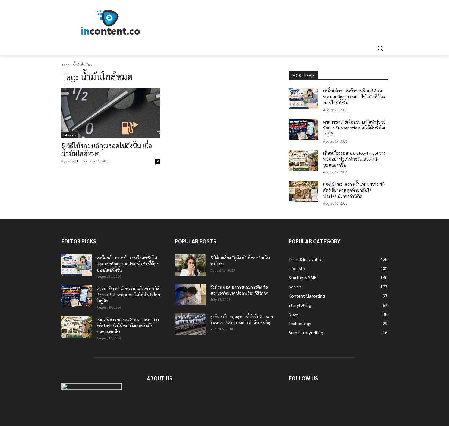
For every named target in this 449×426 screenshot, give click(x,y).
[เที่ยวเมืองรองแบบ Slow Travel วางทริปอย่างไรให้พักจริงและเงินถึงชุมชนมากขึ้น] (303, 160)
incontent (69, 161)
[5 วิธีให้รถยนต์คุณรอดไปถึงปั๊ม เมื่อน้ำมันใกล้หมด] (110, 113)
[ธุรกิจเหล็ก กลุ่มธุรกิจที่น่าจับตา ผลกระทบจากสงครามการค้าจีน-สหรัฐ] (190, 324)
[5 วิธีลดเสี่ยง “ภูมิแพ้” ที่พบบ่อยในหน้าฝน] (190, 265)
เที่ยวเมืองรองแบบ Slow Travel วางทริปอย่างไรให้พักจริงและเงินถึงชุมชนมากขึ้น (354, 159)
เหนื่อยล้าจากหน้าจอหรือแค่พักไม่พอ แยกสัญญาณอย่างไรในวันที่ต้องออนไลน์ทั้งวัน (354, 96)
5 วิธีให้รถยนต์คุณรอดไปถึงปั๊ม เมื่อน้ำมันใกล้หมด (106, 149)
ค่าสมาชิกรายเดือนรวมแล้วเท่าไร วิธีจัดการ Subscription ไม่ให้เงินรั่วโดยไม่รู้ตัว (354, 127)
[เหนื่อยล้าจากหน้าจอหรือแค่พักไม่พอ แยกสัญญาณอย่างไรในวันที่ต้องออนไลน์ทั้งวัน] (303, 98)
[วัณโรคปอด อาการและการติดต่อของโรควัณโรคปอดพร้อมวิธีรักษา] (190, 294)
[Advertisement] (270, 22)
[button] (380, 48)
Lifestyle (69, 135)
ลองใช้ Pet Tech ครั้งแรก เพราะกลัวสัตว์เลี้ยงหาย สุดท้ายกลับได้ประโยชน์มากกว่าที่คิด (354, 189)
